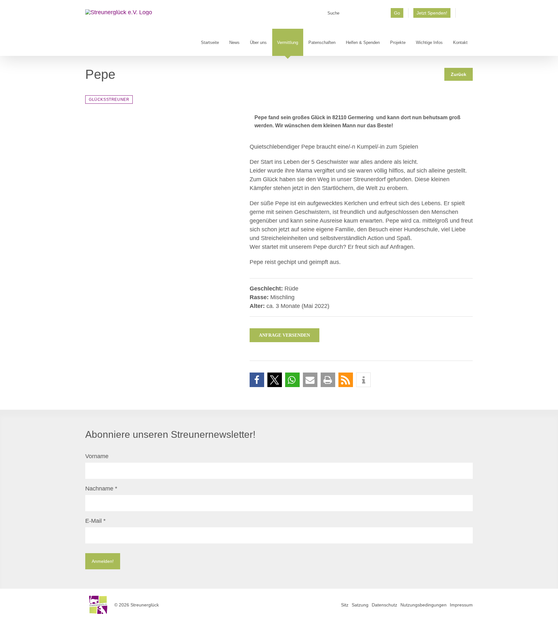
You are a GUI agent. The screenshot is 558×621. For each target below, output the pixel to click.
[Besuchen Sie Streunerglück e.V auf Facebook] (464, 15)
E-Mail (95, 521)
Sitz (344, 604)
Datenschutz (384, 604)
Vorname (96, 456)
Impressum (461, 604)
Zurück (458, 74)
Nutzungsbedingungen (423, 604)
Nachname (101, 488)
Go (397, 13)
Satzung (360, 604)
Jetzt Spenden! (432, 13)
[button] (257, 380)
